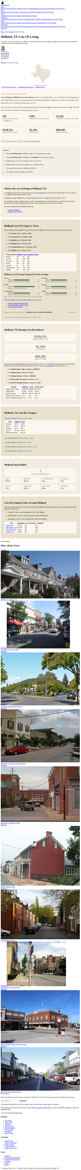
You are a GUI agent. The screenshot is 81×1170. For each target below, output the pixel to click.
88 (25, 527)
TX (7, 32)
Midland (11, 32)
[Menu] (1, 30)
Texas (14, 198)
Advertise (8, 1161)
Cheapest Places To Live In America (12, 19)
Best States (8, 1131)
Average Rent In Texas (15, 307)
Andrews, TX (10, 532)
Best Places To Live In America (11, 12)
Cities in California (10, 1143)
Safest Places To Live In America (11, 16)
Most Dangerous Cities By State (55, 26)
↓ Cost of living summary (9, 87)
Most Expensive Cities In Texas (18, 303)
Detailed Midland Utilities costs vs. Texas (19, 451)
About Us (4, 28)
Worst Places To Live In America (11, 23)
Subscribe (23, 1101)
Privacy (7, 1163)
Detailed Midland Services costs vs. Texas (19, 418)
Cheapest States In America (32, 19)
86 (25, 530)
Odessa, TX (9, 525)
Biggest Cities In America (9, 8)
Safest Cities (8, 1122)
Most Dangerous (10, 1128)
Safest (3, 14)
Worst (2, 21)
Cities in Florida (10, 1146)
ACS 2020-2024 (49, 366)
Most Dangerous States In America (34, 26)
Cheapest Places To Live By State (52, 19)
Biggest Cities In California (25, 8)
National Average (33, 254)
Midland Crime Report (15, 212)
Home (3, 32)
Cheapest (4, 17)
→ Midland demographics (25, 87)
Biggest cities (9, 1141)
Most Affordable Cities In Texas (18, 305)
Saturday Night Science (29, 110)
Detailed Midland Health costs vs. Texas (18, 442)
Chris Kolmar (5, 53)
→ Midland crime (39, 87)
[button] (40, 312)
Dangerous (4, 25)
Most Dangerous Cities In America (11, 26)
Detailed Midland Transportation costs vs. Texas (21, 447)
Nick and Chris (17, 1113)
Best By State (9, 1133)
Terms (7, 1165)
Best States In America (28, 12)
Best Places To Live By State (44, 12)
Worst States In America (29, 23)
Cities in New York (11, 1148)
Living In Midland (14, 210)
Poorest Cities (9, 1129)
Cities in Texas (9, 1144)
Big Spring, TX (11, 530)
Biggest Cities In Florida (42, 8)
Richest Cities (9, 1126)
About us (7, 1156)
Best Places (8, 1120)
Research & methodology (13, 1158)
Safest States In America (29, 16)
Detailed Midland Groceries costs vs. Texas (19, 438)
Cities (2, 7)
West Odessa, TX (11, 527)
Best (2, 10)
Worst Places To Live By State (46, 23)
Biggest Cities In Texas (57, 8)
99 (25, 525)
